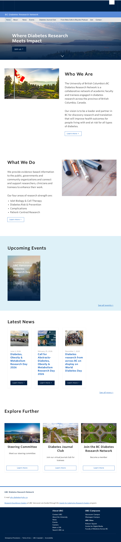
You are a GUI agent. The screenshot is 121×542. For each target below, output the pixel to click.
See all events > (105, 305)
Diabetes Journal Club (47, 20)
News (24, 20)
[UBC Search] (112, 3)
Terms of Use (26, 538)
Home (8, 20)
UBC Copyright (38, 538)
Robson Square (91, 524)
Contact (99, 20)
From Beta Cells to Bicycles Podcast (74, 20)
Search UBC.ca (58, 530)
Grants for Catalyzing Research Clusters (74, 503)
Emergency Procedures (12, 538)
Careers (55, 525)
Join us (17, 49)
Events (31, 20)
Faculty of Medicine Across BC (96, 529)
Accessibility (49, 538)
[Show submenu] (19, 19)
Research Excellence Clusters (15, 503)
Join (91, 20)
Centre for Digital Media (94, 526)
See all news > (106, 392)
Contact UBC (57, 514)
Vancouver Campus (92, 514)
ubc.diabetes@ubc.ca (19, 497)
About (15, 20)
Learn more (72, 133)
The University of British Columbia (10, 6)
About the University (59, 517)
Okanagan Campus (92, 517)
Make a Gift (56, 527)
